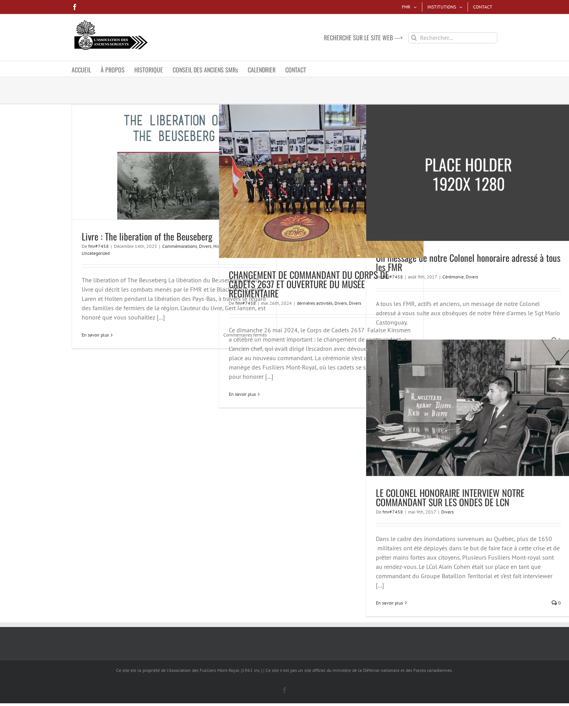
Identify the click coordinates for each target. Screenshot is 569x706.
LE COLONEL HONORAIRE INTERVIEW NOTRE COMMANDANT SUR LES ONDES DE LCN (450, 497)
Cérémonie (453, 277)
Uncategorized (96, 253)
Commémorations (179, 246)
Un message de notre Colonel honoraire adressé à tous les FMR (468, 262)
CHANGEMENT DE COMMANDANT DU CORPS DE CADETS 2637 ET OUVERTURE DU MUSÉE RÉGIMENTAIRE (309, 284)
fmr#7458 (98, 246)
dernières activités (314, 303)
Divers (205, 246)
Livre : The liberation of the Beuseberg (147, 236)
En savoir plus (95, 335)
